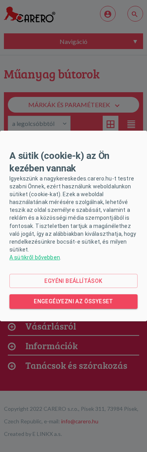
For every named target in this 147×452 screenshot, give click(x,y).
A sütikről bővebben (34, 257)
